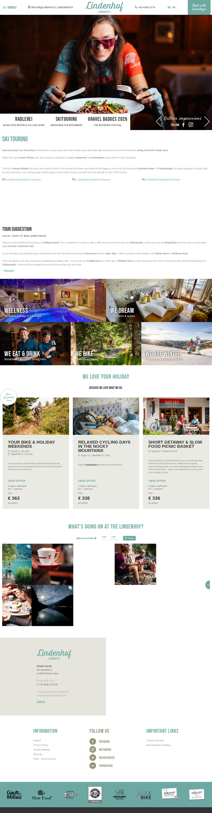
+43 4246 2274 (146, 7)
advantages (199, 9)
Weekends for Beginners (66, 125)
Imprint (37, 740)
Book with (199, 5)
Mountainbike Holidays (158, 745)
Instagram (191, 124)
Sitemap (37, 754)
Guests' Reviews (155, 740)
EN (173, 7)
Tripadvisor (106, 766)
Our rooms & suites (122, 316)
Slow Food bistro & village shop (24, 125)
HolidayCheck (107, 758)
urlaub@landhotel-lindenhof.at (52, 7)
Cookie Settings (41, 749)
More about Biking (86, 359)
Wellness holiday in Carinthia (22, 316)
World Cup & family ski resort (164, 359)
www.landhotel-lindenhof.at (51, 695)
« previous (8, 271)
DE (169, 7)
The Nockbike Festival (107, 125)
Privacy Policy (40, 745)
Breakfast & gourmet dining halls (25, 359)
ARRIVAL (41, 702)
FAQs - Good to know (44, 758)
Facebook (183, 124)
